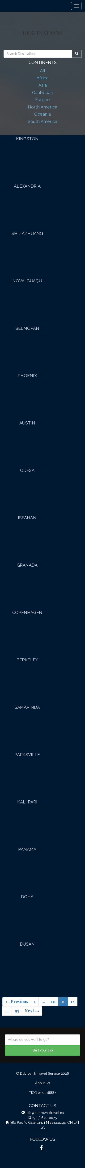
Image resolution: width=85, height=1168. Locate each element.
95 (17, 1011)
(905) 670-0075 (44, 1118)
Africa (42, 77)
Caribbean (42, 92)
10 (53, 1001)
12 (72, 1001)
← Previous (16, 1001)
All (42, 70)
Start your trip (42, 1050)
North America (42, 106)
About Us (42, 1083)
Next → (32, 1011)
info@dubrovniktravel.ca (45, 1113)
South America (42, 121)
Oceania (42, 114)
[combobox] (42, 1039)
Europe (42, 99)
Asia (42, 85)
